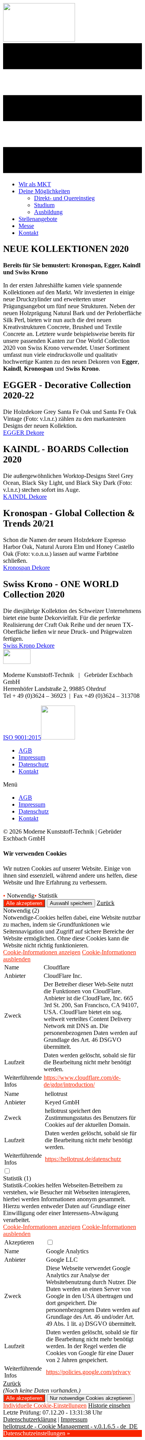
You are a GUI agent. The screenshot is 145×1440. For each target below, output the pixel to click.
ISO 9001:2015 (22, 737)
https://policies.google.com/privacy (88, 1372)
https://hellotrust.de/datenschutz (83, 1159)
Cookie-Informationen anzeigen (41, 952)
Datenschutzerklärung (29, 1419)
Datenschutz (34, 764)
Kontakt (28, 771)
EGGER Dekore (23, 432)
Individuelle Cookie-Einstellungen (45, 1405)
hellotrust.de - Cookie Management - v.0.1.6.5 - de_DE (70, 1426)
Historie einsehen (109, 1405)
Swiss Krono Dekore (29, 645)
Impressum (32, 757)
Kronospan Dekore (26, 567)
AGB (25, 750)
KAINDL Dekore (25, 496)
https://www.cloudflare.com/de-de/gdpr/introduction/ (82, 1081)
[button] (72, 784)
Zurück (105, 903)
